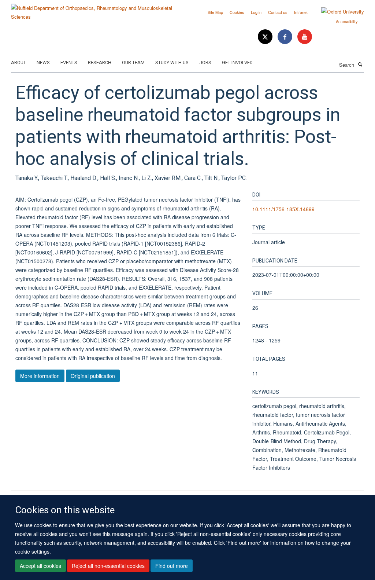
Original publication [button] (93, 375)
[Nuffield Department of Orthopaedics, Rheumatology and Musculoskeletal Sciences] (96, 9)
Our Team (133, 62)
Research (99, 62)
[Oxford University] (337, 11)
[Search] (360, 64)
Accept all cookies (40, 565)
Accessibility (347, 21)
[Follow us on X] (266, 36)
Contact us (277, 12)
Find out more (171, 565)
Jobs (205, 62)
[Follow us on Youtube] (304, 36)
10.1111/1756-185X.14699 (283, 209)
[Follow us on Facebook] (286, 36)
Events (68, 62)
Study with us (172, 62)
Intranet (301, 12)
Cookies (237, 12)
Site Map (215, 12)
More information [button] (40, 375)
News (43, 62)
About (18, 62)
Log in (256, 12)
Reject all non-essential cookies (108, 565)
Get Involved (237, 62)
